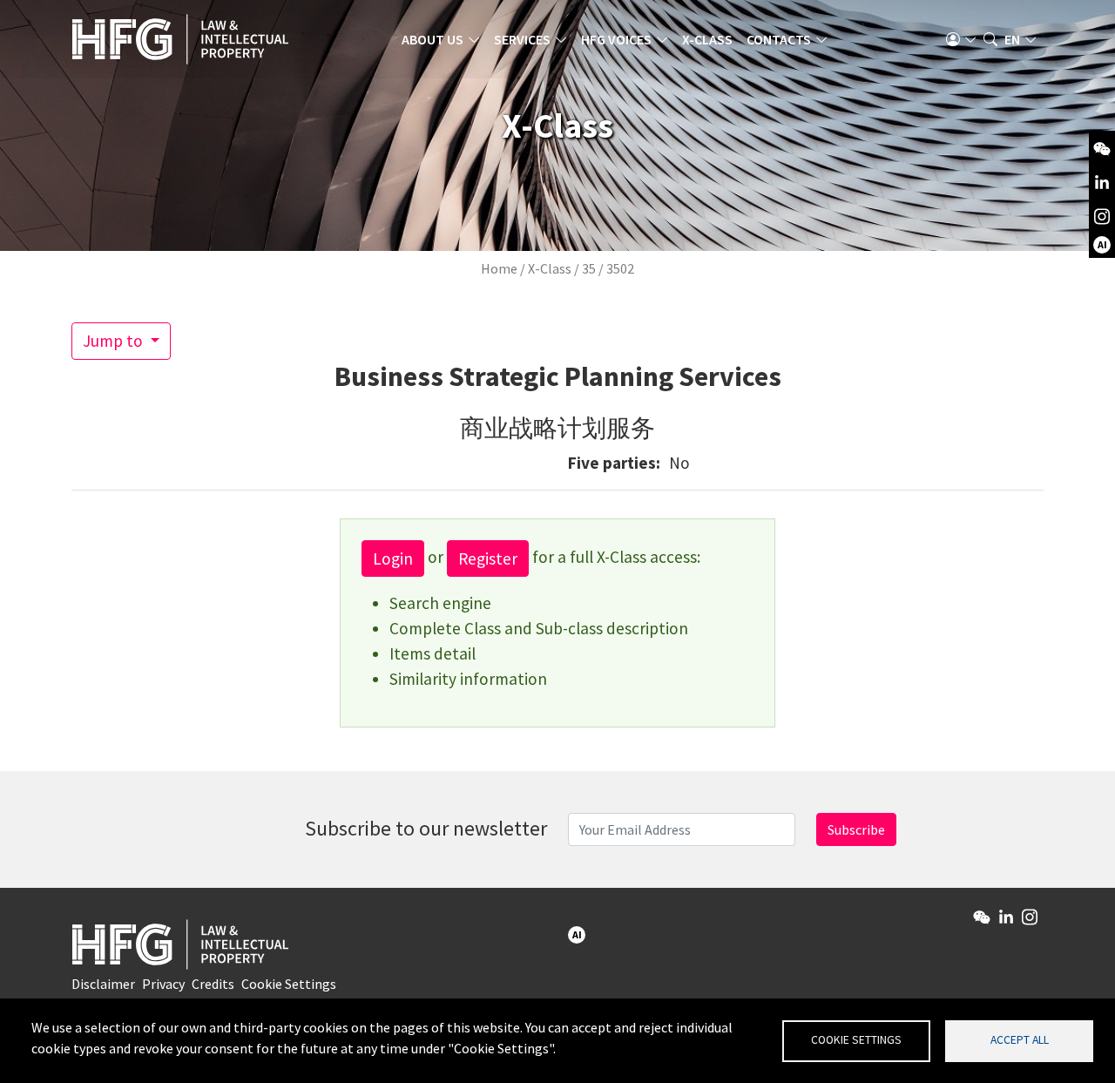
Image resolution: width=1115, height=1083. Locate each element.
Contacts (779, 39)
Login (393, 558)
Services (522, 39)
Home (499, 268)
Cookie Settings (288, 983)
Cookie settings (856, 1039)
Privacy (163, 983)
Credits (213, 983)
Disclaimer (103, 983)
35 (589, 268)
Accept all (1019, 1039)
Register (487, 558)
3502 (620, 268)
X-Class (707, 39)
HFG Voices (616, 39)
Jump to (114, 340)
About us (432, 39)
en (1012, 39)
